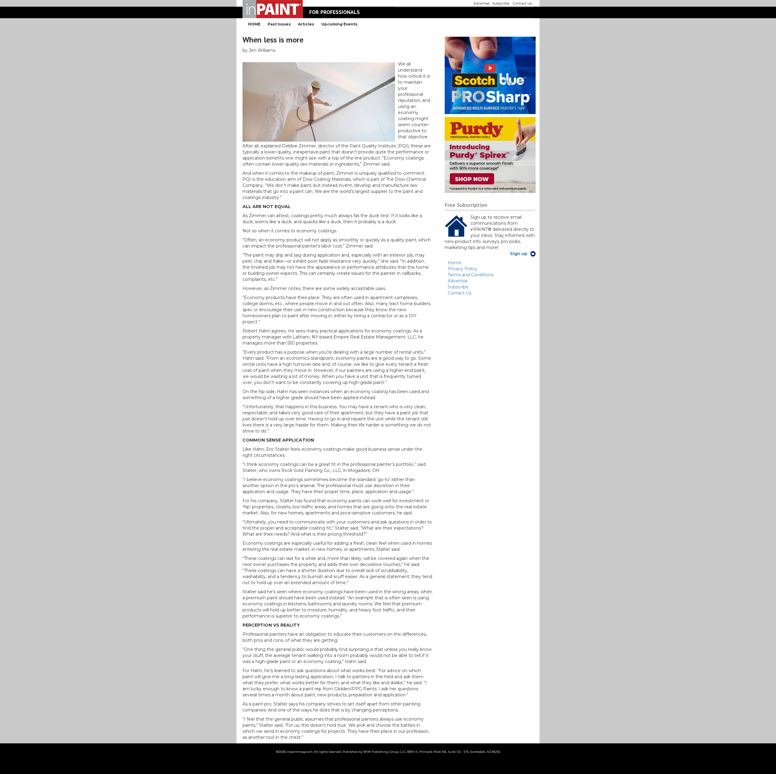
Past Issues (279, 24)
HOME (254, 24)
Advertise (458, 281)
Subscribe (458, 287)
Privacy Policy (462, 268)
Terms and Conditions (470, 275)
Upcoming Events (339, 24)
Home (454, 262)
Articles (306, 24)
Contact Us (459, 293)
